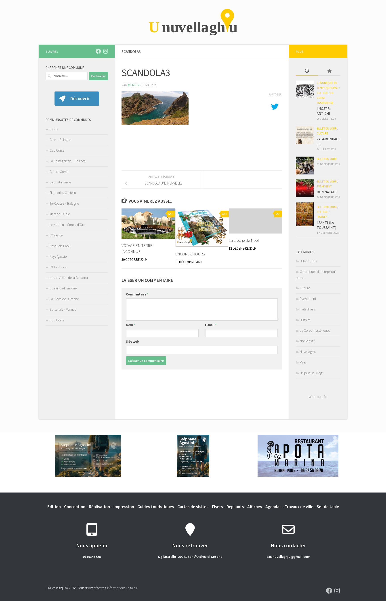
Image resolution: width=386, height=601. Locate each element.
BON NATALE (327, 192)
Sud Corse (57, 320)
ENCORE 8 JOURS (190, 254)
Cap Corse (57, 150)
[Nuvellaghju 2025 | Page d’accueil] (193, 22)
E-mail (211, 325)
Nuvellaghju (308, 351)
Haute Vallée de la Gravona (69, 277)
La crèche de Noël (244, 240)
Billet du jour (327, 128)
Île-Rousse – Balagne (64, 203)
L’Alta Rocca (58, 267)
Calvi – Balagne (60, 139)
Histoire (322, 217)
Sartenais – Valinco (63, 309)
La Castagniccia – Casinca (68, 161)
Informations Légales (122, 588)
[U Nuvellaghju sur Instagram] (105, 51)
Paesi (303, 362)
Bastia (54, 129)
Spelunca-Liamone (63, 288)
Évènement (324, 186)
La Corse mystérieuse (325, 98)
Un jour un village (312, 373)
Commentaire (137, 294)
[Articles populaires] (329, 71)
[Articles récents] (307, 71)
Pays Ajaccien (59, 256)
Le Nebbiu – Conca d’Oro (67, 224)
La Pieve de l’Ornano (64, 299)
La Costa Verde (60, 182)
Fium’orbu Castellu (63, 192)
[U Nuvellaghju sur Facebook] (98, 51)
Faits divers (307, 309)
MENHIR (133, 85)
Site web (132, 341)
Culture (322, 93)
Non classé (307, 341)
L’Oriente (56, 235)
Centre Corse (59, 171)
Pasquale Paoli (60, 246)
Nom (130, 325)
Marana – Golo (60, 214)
